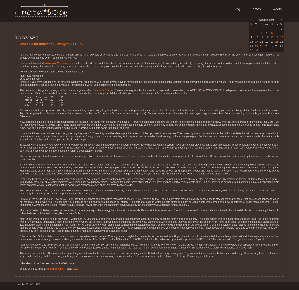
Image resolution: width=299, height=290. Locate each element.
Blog (236, 9)
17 (256, 41)
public (75, 269)
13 (272, 37)
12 (266, 37)
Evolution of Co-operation (57, 63)
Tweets (276, 9)
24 (256, 46)
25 (261, 46)
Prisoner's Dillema (103, 90)
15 (281, 37)
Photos (255, 9)
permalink (58, 268)
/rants (48, 268)
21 (276, 41)
